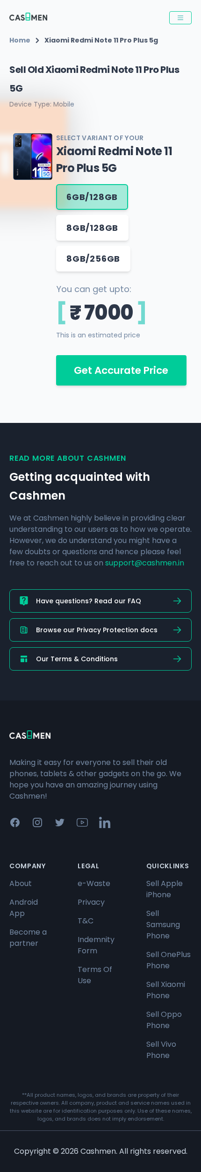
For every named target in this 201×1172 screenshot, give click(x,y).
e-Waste (94, 883)
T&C (85, 920)
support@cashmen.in (144, 562)
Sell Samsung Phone (163, 924)
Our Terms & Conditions (77, 659)
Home (19, 40)
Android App (23, 908)
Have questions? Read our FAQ (88, 601)
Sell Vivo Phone (161, 1050)
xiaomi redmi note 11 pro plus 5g (101, 40)
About (20, 883)
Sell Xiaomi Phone (165, 990)
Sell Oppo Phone (164, 1020)
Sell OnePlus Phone (168, 960)
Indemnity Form (96, 945)
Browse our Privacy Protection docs (97, 630)
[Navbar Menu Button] (180, 17)
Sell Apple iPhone (164, 889)
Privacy (91, 902)
